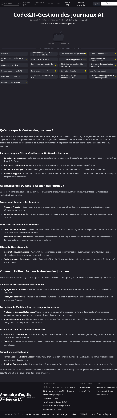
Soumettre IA (39, 3)
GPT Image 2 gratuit (50, 398)
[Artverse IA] (1, 3)
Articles (50, 3)
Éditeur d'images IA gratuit (53, 394)
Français (64, 414)
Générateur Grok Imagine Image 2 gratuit (59, 387)
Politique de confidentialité (106, 387)
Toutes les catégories (50, 20)
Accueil (35, 20)
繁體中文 (84, 414)
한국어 (92, 414)
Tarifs (58, 3)
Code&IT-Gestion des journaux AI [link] (74, 20)
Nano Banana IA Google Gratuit (55, 402)
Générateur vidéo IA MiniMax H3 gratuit (58, 391)
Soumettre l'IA (85, 391)
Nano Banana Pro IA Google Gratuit (56, 405)
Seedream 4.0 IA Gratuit (52, 409)
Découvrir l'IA (27, 3)
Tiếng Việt (107, 414)
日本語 (16, 414)
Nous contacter (102, 394)
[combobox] (96, 4)
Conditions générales (104, 391)
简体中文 (74, 414)
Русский (55, 414)
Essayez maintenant (109, 4)
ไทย (99, 414)
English (8, 414)
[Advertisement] (58, 105)
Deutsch (45, 414)
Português (26, 414)
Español (36, 414)
